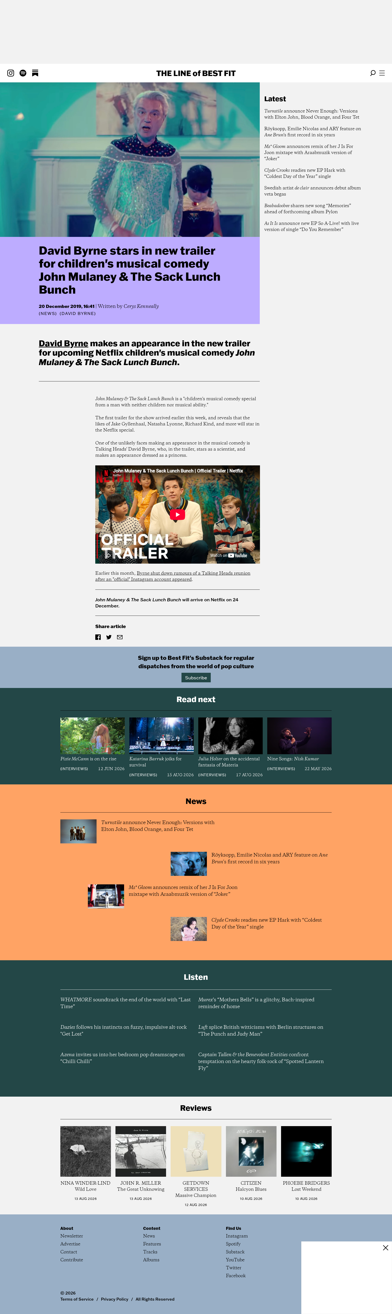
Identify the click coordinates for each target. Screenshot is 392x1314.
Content (151, 1228)
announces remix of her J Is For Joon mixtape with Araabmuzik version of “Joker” (308, 153)
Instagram (237, 1236)
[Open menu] (382, 73)
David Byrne (63, 343)
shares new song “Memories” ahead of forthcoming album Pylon (307, 209)
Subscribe (196, 677)
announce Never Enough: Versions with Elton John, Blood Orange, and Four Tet (311, 114)
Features (152, 1244)
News (48, 313)
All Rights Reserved (155, 1299)
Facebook (236, 1276)
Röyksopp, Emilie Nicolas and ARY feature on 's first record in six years (312, 132)
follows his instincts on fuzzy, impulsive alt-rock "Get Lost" (123, 1031)
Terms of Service (77, 1299)
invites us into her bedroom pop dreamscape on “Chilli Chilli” (122, 1058)
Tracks (150, 1252)
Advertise (70, 1244)
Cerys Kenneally (141, 306)
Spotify (233, 1244)
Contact (68, 1252)
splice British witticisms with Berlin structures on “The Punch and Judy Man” (260, 1031)
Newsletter (71, 1236)
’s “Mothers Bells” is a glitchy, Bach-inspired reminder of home (256, 1003)
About (66, 1228)
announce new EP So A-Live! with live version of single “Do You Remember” (311, 227)
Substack (235, 1252)
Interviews (74, 768)
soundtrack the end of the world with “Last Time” (125, 1003)
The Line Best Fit (196, 73)
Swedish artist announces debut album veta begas (312, 191)
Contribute (71, 1260)
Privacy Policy (114, 1299)
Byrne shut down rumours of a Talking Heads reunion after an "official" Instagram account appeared (172, 576)
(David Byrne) (78, 313)
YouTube (235, 1260)
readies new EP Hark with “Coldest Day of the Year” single (304, 173)
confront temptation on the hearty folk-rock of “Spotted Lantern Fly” (261, 1061)
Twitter (233, 1268)
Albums (151, 1260)
